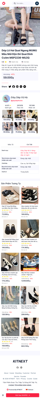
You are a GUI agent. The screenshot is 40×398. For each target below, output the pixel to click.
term (18, 379)
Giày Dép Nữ (25, 150)
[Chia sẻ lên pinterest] (17, 87)
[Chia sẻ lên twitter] (10, 87)
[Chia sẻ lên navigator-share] (24, 87)
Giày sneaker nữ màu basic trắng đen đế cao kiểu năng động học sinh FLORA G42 (29, 208)
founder (23, 376)
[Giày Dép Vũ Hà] (3, 395)
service (16, 376)
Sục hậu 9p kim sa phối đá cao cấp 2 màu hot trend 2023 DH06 (10, 339)
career (11, 373)
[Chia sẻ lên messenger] (21, 87)
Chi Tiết (29, 144)
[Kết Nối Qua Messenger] (21, 367)
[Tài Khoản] (37, 3)
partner (33, 373)
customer (26, 373)
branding (18, 373)
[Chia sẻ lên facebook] (13, 87)
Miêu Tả (10, 144)
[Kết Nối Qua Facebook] (18, 367)
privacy (23, 379)
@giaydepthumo (17, 100)
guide (35, 379)
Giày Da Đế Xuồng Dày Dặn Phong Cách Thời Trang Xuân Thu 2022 (29, 339)
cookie (29, 379)
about (6, 373)
